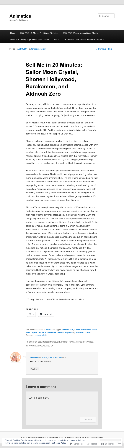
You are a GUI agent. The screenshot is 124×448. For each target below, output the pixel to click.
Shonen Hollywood (65, 332)
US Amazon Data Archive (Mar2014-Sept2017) (84, 39)
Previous (101, 48)
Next (111, 48)
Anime (49, 329)
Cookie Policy (60, 443)
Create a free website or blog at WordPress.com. (42, 437)
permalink (42, 335)
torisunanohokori (38, 48)
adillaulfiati (34, 357)
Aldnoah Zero (67, 329)
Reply (34, 368)
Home (12, 33)
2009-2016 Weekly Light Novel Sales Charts (29, 39)
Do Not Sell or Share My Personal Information (83, 437)
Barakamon (86, 329)
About (56, 39)
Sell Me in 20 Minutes (47, 332)
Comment (88, 419)
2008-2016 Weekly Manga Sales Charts (80, 33)
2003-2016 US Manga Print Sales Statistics (39, 33)
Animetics (20, 16)
